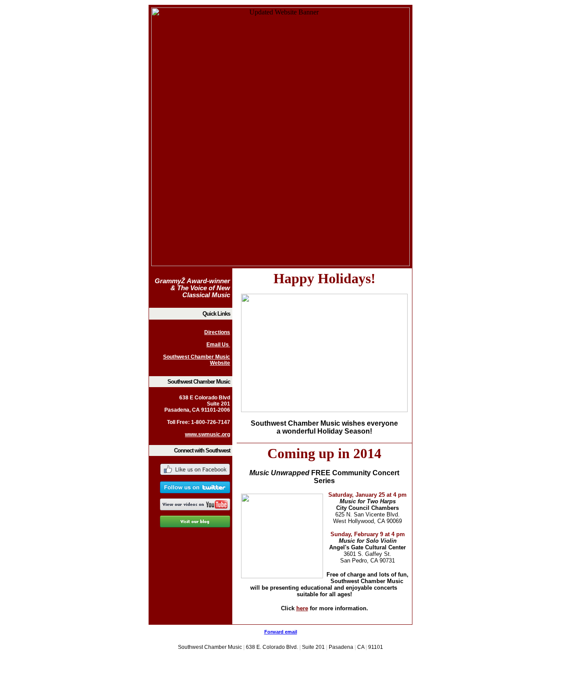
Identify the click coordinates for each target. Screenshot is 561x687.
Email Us (218, 345)
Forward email (280, 631)
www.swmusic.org (207, 434)
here (302, 608)
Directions (217, 332)
